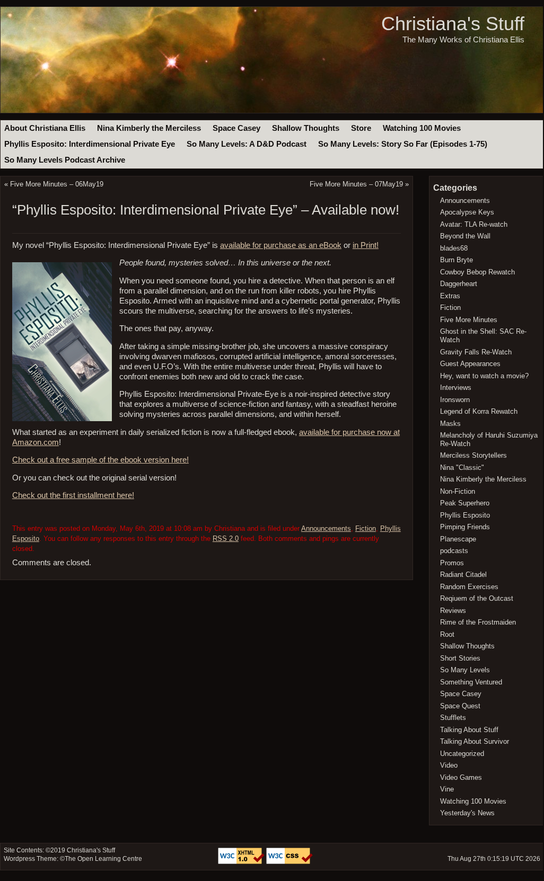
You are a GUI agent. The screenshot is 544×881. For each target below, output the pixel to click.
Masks (450, 424)
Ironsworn (455, 400)
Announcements (326, 528)
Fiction (365, 528)
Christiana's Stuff (452, 23)
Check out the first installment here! (73, 495)
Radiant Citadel (463, 575)
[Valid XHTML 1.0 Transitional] (242, 862)
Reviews (453, 611)
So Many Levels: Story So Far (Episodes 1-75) (402, 144)
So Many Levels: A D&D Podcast (246, 144)
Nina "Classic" (462, 467)
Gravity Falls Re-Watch (476, 352)
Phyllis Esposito (465, 515)
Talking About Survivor (474, 741)
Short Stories (460, 658)
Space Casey (236, 128)
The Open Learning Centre (103, 858)
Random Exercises (469, 587)
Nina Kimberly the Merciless (149, 128)
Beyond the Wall (465, 236)
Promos (452, 563)
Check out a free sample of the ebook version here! (100, 460)
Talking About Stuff (469, 730)
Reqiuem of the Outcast (476, 598)
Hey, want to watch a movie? (484, 376)
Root (447, 634)
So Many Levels (465, 670)
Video (449, 765)
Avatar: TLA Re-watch (473, 224)
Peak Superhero (464, 503)
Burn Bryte (456, 260)
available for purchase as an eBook (280, 245)
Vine (447, 789)
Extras (450, 296)
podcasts (454, 551)
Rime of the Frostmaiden (478, 622)
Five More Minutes (468, 320)
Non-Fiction (457, 491)
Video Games (461, 777)
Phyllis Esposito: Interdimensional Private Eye (89, 144)
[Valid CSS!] (289, 862)
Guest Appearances (470, 364)
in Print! (366, 245)
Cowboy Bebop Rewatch (477, 272)
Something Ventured (471, 682)
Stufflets (453, 718)
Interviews (455, 387)
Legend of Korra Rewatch (478, 411)
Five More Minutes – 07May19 (356, 184)
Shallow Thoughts (305, 128)
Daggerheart (458, 284)
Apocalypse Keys (467, 212)
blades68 (454, 248)
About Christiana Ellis (44, 128)
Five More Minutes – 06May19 (56, 184)
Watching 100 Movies (422, 128)
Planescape (458, 539)
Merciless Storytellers (473, 455)
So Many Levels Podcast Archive (64, 160)
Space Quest (460, 706)
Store (361, 128)
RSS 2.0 (226, 538)
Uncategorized (462, 754)
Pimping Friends (465, 527)
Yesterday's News (467, 813)
